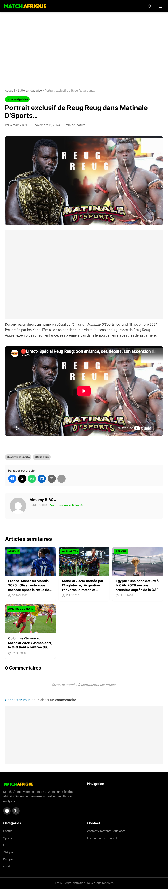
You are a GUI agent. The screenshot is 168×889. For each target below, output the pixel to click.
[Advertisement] (84, 47)
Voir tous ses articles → (66, 505)
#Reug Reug (42, 456)
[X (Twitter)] (16, 811)
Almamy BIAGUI (43, 500)
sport (6, 866)
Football (8, 831)
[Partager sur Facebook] (12, 479)
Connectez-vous (18, 700)
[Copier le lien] (61, 479)
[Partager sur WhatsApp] (32, 479)
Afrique (8, 852)
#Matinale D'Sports (18, 456)
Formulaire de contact (102, 838)
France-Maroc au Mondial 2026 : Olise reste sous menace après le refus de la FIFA (28, 587)
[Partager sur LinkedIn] (42, 479)
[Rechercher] (149, 6)
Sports (7, 838)
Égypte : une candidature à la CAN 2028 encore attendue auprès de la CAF (137, 585)
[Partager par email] (52, 479)
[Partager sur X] (22, 479)
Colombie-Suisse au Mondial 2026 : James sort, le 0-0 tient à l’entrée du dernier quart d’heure (30, 645)
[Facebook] (7, 811)
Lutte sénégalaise (30, 90)
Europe (8, 859)
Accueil (10, 90)
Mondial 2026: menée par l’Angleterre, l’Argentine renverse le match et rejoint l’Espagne (82, 587)
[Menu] (160, 6)
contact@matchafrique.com (106, 831)
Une (6, 845)
